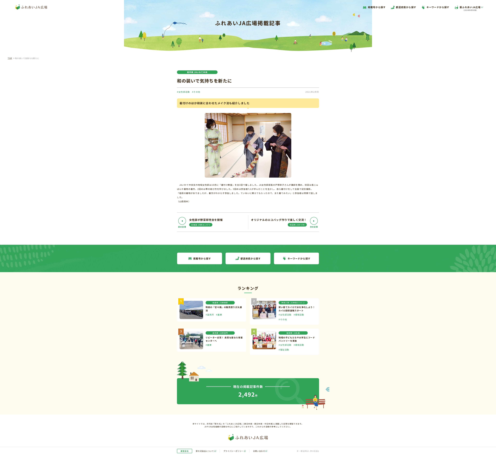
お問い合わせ (259, 451)
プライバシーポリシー (233, 451)
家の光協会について (205, 451)
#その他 (196, 91)
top (10, 58)
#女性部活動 (183, 91)
